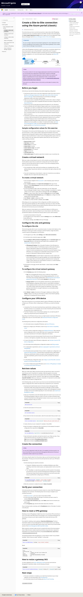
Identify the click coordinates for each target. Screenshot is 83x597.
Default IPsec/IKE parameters (30, 352)
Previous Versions (29, 18)
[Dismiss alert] (81, 2)
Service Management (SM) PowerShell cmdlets (38, 526)
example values (27, 242)
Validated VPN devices (48, 330)
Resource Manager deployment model (34, 95)
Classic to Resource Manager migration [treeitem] (7, 49)
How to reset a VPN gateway (74, 32)
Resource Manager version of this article (42, 36)
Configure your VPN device (74, 26)
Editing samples (55, 344)
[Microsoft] (2, 10)
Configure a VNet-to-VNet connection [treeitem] (9, 38)
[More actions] (60, 19)
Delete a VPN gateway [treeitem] (8, 40)
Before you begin (72, 21)
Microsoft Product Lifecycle (35, 13)
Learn (23, 18)
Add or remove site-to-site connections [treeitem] (9, 43)
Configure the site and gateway (73, 24)
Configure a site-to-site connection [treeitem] (8, 31)
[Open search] (77, 10)
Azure (35, 18)
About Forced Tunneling (49, 579)
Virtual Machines (43, 577)
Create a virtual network (73, 22)
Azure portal (40, 180)
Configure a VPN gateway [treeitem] (9, 46)
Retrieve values (72, 28)
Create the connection (73, 29)
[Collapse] (14, 18)
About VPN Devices (28, 103)
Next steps (71, 35)
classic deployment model (39, 562)
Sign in (80, 9)
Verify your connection (73, 30)
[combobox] (7, 20)
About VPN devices (50, 324)
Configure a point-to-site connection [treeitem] (8, 34)
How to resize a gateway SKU (74, 33)
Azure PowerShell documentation (38, 125)
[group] (41, 569)
